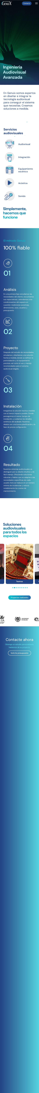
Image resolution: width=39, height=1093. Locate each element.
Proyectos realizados (19, 597)
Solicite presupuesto (19, 653)
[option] (19, 564)
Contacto (26, 3)
